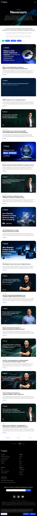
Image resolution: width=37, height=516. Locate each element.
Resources (3, 467)
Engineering (13, 40)
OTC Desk (2, 463)
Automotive (21, 474)
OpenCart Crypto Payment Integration (7, 480)
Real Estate (21, 472)
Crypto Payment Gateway (5, 456)
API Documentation (4, 478)
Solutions (3, 454)
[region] (18, 512)
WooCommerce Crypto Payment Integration (8, 482)
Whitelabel (2, 461)
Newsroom (21, 461)
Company (7, 40)
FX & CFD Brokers (22, 469)
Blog (20, 459)
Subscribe (28, 490)
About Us (20, 456)
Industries (21, 467)
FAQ (1, 469)
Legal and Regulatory (4, 472)
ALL (3, 40)
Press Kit (20, 465)
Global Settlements (4, 459)
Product (19, 40)
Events (20, 463)
